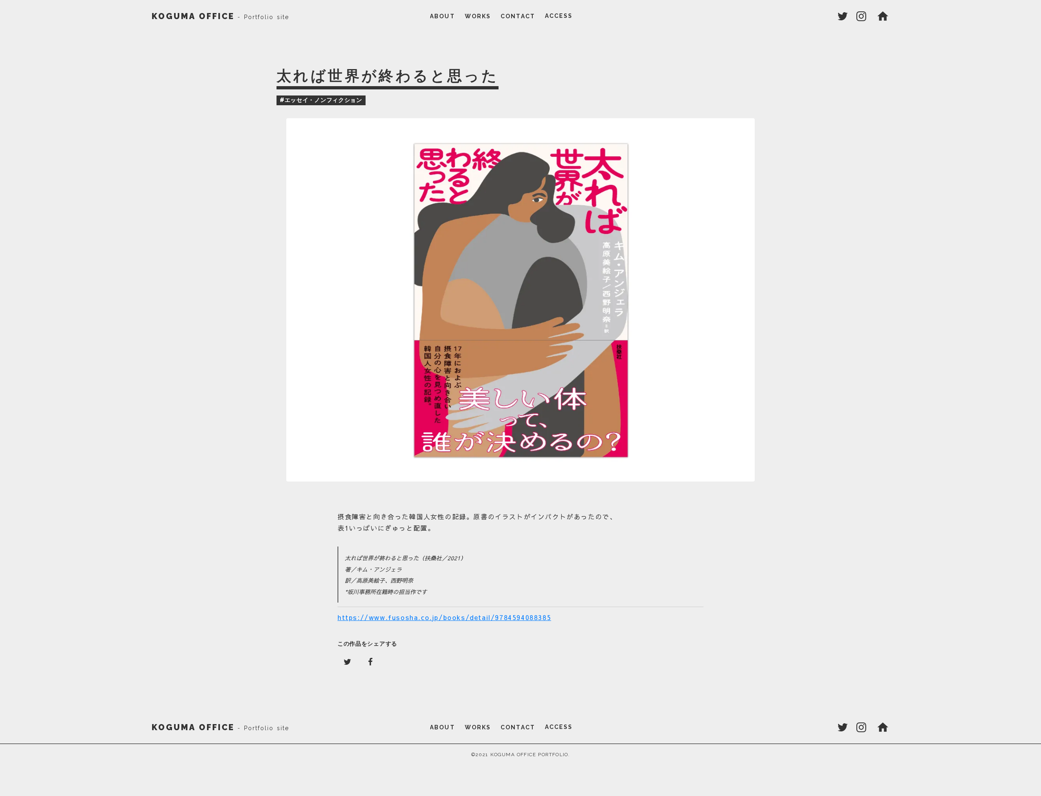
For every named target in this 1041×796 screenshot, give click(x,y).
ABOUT (442, 16)
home (882, 16)
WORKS (478, 16)
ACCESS (559, 16)
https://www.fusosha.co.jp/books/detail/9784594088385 (444, 617)
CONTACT (518, 16)
